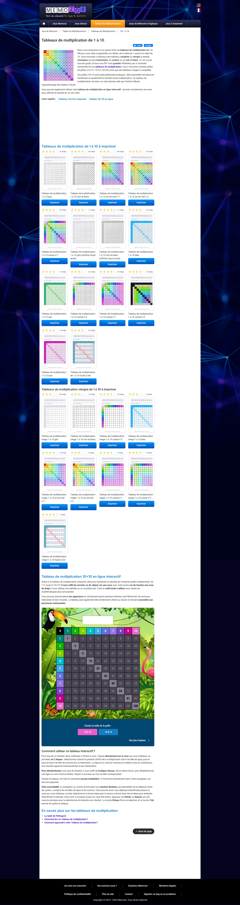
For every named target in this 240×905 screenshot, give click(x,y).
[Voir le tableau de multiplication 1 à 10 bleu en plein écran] (141, 231)
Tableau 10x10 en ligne (101, 99)
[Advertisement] (98, 121)
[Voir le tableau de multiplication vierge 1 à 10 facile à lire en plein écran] (55, 535)
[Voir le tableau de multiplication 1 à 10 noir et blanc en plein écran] (83, 172)
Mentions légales (167, 885)
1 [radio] (43, 151)
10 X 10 (87, 732)
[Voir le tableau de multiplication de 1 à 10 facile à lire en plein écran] (83, 351)
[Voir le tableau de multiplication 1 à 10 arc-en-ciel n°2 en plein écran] (141, 172)
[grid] (98, 668)
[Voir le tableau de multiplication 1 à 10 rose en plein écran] (55, 351)
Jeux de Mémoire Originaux (143, 23)
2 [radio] (45, 151)
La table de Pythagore (55, 816)
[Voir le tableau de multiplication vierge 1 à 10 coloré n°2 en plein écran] (141, 474)
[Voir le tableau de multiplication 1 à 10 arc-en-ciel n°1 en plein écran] (112, 172)
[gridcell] (67, 638)
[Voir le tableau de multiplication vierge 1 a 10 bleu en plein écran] (141, 415)
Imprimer (54, 202)
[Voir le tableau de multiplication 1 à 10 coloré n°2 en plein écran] (55, 231)
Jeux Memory (59, 23)
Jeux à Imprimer (174, 23)
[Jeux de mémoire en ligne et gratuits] (43, 24)
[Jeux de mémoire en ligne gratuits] (65, 11)
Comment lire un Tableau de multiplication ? (66, 819)
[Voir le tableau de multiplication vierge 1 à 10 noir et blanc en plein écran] (83, 415)
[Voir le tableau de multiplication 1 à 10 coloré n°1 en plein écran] (112, 293)
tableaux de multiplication (108, 66)
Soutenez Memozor (138, 885)
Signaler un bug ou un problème (160, 894)
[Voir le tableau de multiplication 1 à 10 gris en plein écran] (55, 172)
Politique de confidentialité (77, 894)
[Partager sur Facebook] (148, 45)
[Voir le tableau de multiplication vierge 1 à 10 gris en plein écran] (55, 415)
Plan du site (108, 894)
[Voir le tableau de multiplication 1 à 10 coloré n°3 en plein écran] (83, 293)
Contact (129, 894)
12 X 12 (108, 732)
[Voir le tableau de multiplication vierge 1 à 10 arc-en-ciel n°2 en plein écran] (83, 474)
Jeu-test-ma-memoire (75, 885)
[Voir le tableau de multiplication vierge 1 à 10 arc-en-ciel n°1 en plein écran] (55, 474)
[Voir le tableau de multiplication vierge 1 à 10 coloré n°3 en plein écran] (112, 415)
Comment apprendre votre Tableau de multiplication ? (71, 822)
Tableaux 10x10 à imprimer (72, 99)
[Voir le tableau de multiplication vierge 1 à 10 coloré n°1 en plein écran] (112, 474)
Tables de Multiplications (108, 23)
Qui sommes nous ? (107, 885)
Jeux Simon (81, 23)
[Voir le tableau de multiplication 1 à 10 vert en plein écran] (55, 293)
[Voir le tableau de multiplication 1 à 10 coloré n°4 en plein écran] (141, 293)
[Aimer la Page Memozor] (138, 45)
